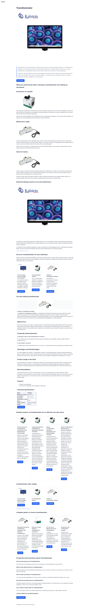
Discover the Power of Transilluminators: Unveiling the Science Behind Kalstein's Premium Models (22, 430)
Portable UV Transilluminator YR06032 (25, 311)
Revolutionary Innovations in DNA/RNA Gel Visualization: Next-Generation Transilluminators (23, 530)
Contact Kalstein (21, 597)
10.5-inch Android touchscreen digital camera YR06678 (21, 277)
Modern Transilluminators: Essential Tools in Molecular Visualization (67, 429)
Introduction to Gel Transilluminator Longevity (65, 529)
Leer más (20, 461)
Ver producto (21, 505)
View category (20, 80)
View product (21, 291)
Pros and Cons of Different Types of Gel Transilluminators (51, 529)
